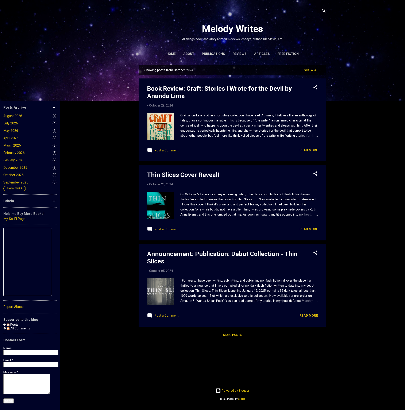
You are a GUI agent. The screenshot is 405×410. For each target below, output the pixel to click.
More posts (232, 335)
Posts (14, 324)
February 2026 (14, 153)
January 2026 (13, 160)
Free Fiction (288, 54)
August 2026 (12, 116)
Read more (309, 150)
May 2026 (10, 131)
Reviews (240, 54)
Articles (262, 54)
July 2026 (10, 123)
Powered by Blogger (235, 390)
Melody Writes (232, 28)
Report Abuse (13, 307)
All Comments (19, 328)
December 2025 (15, 168)
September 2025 (15, 182)
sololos (241, 399)
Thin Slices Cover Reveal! (183, 174)
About (188, 54)
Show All (312, 70)
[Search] (323, 11)
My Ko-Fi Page (14, 219)
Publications (213, 54)
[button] (315, 88)
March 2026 (12, 145)
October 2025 (13, 175)
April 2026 (11, 138)
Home (171, 54)
